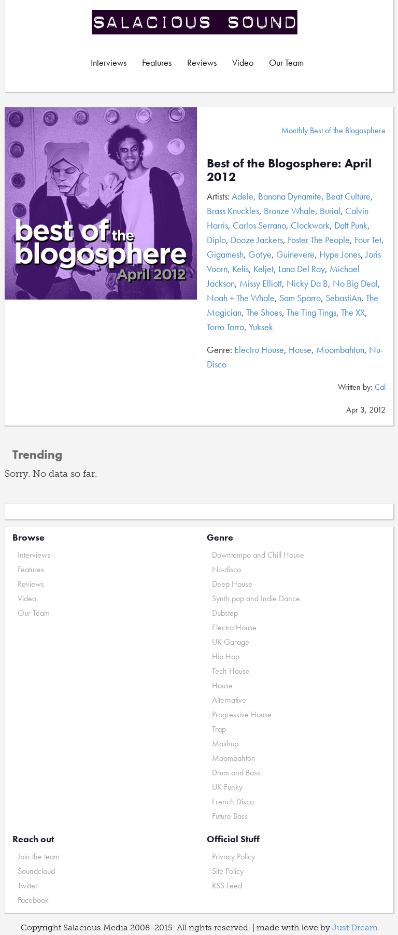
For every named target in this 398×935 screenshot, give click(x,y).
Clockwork (310, 225)
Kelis (240, 269)
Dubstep (225, 612)
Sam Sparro (300, 298)
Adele (242, 196)
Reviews (202, 62)
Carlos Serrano (259, 225)
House (300, 350)
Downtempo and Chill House (258, 554)
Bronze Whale (289, 211)
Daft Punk (350, 225)
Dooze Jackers (257, 240)
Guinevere (295, 254)
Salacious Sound (195, 22)
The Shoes (264, 312)
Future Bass (230, 816)
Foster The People (319, 240)
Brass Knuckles (233, 211)
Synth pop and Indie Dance (256, 598)
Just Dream (355, 927)
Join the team (39, 856)
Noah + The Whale (241, 298)
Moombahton (340, 350)
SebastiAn (343, 298)
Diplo (216, 240)
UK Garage (230, 641)
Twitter (28, 885)
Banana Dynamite (289, 196)
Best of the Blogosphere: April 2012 (289, 170)
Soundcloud (36, 871)
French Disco (233, 801)
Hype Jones (340, 254)
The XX (353, 312)
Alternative (229, 700)
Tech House (231, 670)
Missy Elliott (260, 283)
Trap (219, 729)
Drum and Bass (236, 772)
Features (157, 62)
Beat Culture (348, 196)
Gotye (260, 254)
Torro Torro (225, 327)
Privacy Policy (233, 856)
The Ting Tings (311, 312)
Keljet (263, 269)
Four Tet (367, 240)
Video (242, 62)
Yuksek (261, 327)
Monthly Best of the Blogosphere (333, 130)
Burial (330, 211)
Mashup (225, 743)
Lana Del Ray (301, 269)
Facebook (33, 900)
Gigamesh (225, 254)
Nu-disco (226, 569)
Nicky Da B (307, 283)
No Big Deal (355, 283)
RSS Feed (227, 885)
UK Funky (227, 787)
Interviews (108, 62)
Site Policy (228, 871)
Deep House (232, 583)
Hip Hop (225, 656)
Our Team (286, 62)
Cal (380, 386)
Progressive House (242, 714)
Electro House (259, 350)
